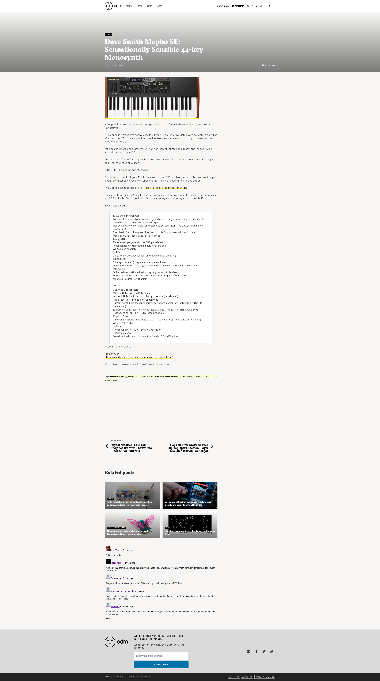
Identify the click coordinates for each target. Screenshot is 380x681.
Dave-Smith (154, 376)
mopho (107, 380)
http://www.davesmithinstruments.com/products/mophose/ (139, 357)
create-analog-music (138, 376)
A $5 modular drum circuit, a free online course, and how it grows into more (129, 503)
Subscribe (161, 664)
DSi (184, 376)
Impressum (234, 677)
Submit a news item (265, 677)
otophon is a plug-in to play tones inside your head (190, 532)
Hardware (191, 376)
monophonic (211, 376)
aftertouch (115, 376)
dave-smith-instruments (171, 376)
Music (149, 6)
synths (114, 380)
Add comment (270, 65)
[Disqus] (161, 582)
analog (124, 376)
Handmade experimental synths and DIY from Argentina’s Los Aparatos (130, 532)
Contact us (247, 677)
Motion (159, 6)
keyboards (201, 376)
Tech (140, 6)
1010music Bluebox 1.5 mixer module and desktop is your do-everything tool (188, 503)
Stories (130, 6)
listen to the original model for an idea (166, 188)
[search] (269, 6)
